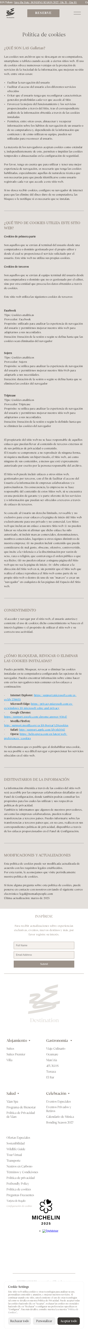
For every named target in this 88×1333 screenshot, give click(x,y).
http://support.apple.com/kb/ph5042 (42, 729)
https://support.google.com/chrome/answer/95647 (35, 717)
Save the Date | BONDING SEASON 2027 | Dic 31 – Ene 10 (39, 2)
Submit (44, 964)
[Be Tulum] (10, 13)
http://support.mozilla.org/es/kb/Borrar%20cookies (36, 725)
